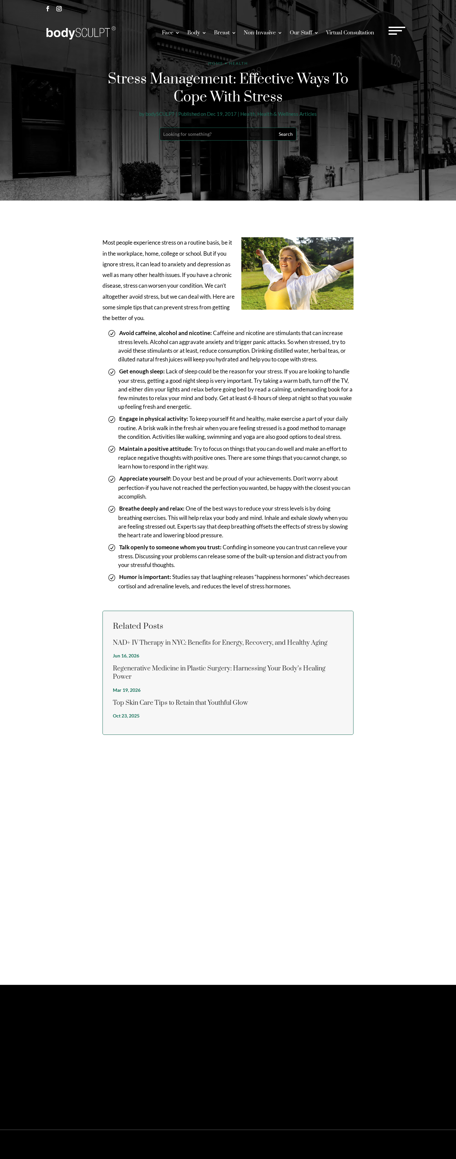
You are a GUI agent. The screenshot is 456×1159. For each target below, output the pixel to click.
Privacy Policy (337, 1144)
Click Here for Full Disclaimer (187, 1098)
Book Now (391, 8)
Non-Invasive (260, 32)
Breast (222, 32)
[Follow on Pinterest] (70, 1054)
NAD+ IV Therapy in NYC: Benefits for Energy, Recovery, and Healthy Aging (220, 643)
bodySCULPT (160, 114)
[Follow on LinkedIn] (93, 1054)
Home (215, 63)
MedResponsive (268, 1144)
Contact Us (345, 1024)
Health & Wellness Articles (287, 114)
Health (247, 114)
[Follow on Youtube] (104, 1054)
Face (167, 32)
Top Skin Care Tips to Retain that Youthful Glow (180, 703)
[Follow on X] (59, 1054)
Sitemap (313, 1144)
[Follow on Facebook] (47, 8)
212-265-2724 (344, 8)
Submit (397, 951)
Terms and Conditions (375, 1144)
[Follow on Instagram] (59, 8)
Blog (403, 1144)
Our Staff (301, 32)
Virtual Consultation (350, 32)
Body (193, 32)
